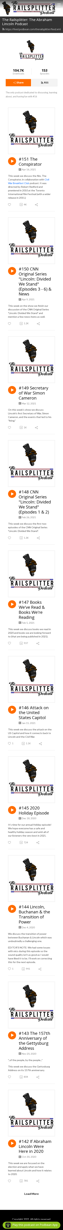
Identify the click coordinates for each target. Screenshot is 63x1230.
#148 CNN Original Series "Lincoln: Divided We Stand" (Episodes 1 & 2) (35, 501)
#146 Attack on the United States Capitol (34, 712)
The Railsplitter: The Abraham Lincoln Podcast (27, 21)
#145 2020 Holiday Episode (34, 810)
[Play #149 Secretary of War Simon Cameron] (12, 390)
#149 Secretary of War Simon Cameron (33, 392)
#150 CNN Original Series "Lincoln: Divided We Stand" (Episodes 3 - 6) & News (35, 281)
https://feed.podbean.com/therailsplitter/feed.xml (33, 29)
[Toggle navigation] (59, 5)
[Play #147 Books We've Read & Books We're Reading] (12, 604)
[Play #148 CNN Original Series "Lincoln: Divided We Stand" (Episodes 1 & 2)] (12, 494)
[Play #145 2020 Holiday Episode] (12, 810)
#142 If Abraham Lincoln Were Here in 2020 (35, 1146)
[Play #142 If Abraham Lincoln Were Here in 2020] (12, 1143)
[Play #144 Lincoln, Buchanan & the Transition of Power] (12, 909)
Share (20, 82)
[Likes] (10, 204)
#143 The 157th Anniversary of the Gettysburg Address (34, 1041)
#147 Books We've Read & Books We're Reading (32, 610)
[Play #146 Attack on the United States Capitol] (12, 710)
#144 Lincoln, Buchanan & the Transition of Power (34, 914)
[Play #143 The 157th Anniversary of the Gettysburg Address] (12, 1035)
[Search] (52, 4)
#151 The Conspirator (30, 162)
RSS (46, 82)
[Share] (37, 204)
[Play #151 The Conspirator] (12, 161)
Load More (31, 1193)
